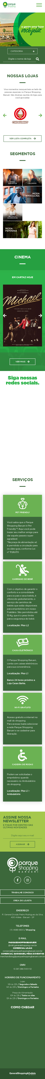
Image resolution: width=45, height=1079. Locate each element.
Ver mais (20, 362)
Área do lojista (22, 901)
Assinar (20, 844)
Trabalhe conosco (22, 893)
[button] (21, 43)
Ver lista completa (20, 139)
